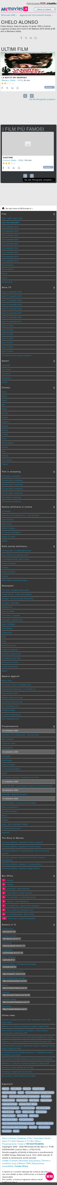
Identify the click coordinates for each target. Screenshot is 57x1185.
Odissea (10, 884)
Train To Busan (8, 519)
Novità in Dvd (7, 282)
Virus (18, 1112)
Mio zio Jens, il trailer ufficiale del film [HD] (18, 1076)
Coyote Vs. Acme (8, 536)
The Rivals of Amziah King (12, 702)
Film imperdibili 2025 (10, 231)
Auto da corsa (8, 1112)
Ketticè (4, 541)
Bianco (4, 671)
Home (4, 1138)
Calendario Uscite (42, 1138)
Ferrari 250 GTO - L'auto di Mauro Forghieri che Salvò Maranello (27, 786)
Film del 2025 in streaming (12, 480)
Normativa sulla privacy (29, 1160)
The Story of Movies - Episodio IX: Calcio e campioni (22, 842)
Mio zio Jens (7, 680)
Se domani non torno (10, 662)
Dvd (13, 1141)
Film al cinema (7, 269)
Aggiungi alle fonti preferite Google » (36, 15)
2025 (15, 218)
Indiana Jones (28, 1112)
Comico (6, 160)
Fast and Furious (26, 1119)
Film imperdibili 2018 (10, 261)
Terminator (7, 1131)
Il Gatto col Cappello (10, 649)
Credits (5, 1160)
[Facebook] (21, 37)
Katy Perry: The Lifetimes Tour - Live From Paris (20, 515)
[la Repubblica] (51, 3)
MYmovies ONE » (9, 15)
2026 (9, 218)
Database (22, 1138)
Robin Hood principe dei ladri (13, 978)
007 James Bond (43, 1108)
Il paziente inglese (9, 999)
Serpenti (5, 820)
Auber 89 (5, 832)
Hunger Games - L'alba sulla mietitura (17, 594)
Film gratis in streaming (11, 476)
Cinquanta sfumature (11, 1108)
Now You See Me (9, 1092)
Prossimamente (9, 1143)
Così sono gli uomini (10, 693)
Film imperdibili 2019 (10, 256)
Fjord (4, 637)
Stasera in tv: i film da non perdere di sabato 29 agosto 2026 (25, 1063)
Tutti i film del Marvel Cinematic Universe (18, 1123)
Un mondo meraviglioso (11, 532)
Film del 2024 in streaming (12, 484)
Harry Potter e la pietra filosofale (14, 580)
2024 (20, 218)
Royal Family (46, 1100)
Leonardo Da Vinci (10, 1104)
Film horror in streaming (11, 501)
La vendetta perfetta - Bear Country (15, 559)
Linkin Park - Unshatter (11, 615)
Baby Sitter (34, 1100)
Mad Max (33, 1127)
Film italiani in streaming (11, 497)
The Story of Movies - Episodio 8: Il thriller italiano (21, 846)
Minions (5, 985)
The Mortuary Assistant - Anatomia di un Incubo (20, 777)
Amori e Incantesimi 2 (10, 807)
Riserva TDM (24, 1163)
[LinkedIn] (30, 37)
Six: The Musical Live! (10, 706)
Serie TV (6, 1141)
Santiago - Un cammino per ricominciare (17, 598)
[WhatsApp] (35, 37)
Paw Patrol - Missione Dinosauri (14, 794)
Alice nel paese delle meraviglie (15, 1127)
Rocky (16, 1131)
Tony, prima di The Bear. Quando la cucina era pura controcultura (27, 1059)
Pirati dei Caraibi (27, 1108)
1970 (19, 80)
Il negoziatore (7, 950)
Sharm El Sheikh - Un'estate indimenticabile (19, 964)
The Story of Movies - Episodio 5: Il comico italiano (21, 864)
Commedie (6, 365)
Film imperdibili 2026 (10, 227)
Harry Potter (22, 1116)
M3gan (20, 1092)
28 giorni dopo (38, 1089)
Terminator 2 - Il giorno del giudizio (21, 918)
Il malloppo (6, 511)
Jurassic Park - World (27, 1104)
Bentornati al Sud (9, 645)
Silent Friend (7, 524)
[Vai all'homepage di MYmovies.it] (14, 11)
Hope (4, 641)
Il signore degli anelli (45, 1123)
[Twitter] (26, 37)
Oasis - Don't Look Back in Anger (15, 824)
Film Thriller (6, 369)
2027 (4, 218)
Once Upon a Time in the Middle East (16, 685)
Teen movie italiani (10, 1119)
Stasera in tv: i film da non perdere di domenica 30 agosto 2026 (27, 1041)
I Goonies (5, 992)
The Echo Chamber (9, 811)
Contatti (13, 1160)
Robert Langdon (9, 1116)
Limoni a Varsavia (9, 563)
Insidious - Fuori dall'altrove (17, 901)
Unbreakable (41, 1112)
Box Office (35, 1141)
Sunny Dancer (7, 747)
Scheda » (49, 87)
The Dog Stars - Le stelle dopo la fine (16, 550)
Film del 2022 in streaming (12, 493)
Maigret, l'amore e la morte (12, 697)
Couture (5, 576)
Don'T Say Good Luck (10, 719)
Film (30, 1138)
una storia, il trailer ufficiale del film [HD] (17, 1067)
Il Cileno (5, 567)
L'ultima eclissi (7, 929)
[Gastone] (28, 144)
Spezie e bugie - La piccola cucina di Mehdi (19, 803)
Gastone (8, 157)
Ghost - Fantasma (9, 957)
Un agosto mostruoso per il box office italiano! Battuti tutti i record (27, 1037)
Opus (5, 1096)
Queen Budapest (8, 624)
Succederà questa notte (11, 658)
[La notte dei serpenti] (28, 64)
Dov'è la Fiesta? (8, 611)
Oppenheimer (22, 1100)
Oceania (10, 880)
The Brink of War (8, 710)
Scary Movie (16, 1089)
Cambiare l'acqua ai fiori (11, 654)
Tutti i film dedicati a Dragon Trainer (39, 1092)
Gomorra (26, 1089)
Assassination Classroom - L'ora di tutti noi (18, 689)
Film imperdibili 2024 (10, 235)
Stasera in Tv (23, 1141)
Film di (4, 273)
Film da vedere (8, 265)
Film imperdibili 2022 (10, 244)
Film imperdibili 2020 (10, 252)
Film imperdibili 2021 (10, 248)
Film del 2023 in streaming (12, 488)
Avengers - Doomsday (10, 603)
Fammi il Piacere (8, 528)
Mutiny (4, 815)
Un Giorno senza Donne (11, 714)
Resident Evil (7, 607)
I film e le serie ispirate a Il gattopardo (24, 1096)
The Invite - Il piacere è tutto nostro (15, 590)
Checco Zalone (8, 1100)
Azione (4, 382)
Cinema (12, 1138)
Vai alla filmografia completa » (42, 99)
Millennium (34, 1116)
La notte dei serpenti (14, 77)
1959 (20, 160)
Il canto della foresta (10, 666)
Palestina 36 (7, 632)
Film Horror (6, 373)
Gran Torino (6, 1006)
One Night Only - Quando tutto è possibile (23, 905)
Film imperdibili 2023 (10, 239)
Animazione (6, 378)
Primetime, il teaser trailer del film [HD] (17, 1071)
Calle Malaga (7, 628)
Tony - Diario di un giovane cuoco (15, 555)
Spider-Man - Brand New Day (18, 888)
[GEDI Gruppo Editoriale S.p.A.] (42, 3)
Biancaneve (45, 1096)
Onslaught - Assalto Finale (12, 620)
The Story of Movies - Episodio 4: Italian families (21, 868)
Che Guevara (44, 1127)
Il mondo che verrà (9, 936)
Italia (13, 80)
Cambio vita (6, 943)
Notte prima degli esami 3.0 (12, 971)
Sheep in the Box (8, 572)
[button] (49, 1176)
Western (5, 80)
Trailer (21, 1143)
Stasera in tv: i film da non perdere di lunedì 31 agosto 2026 (25, 1026)
